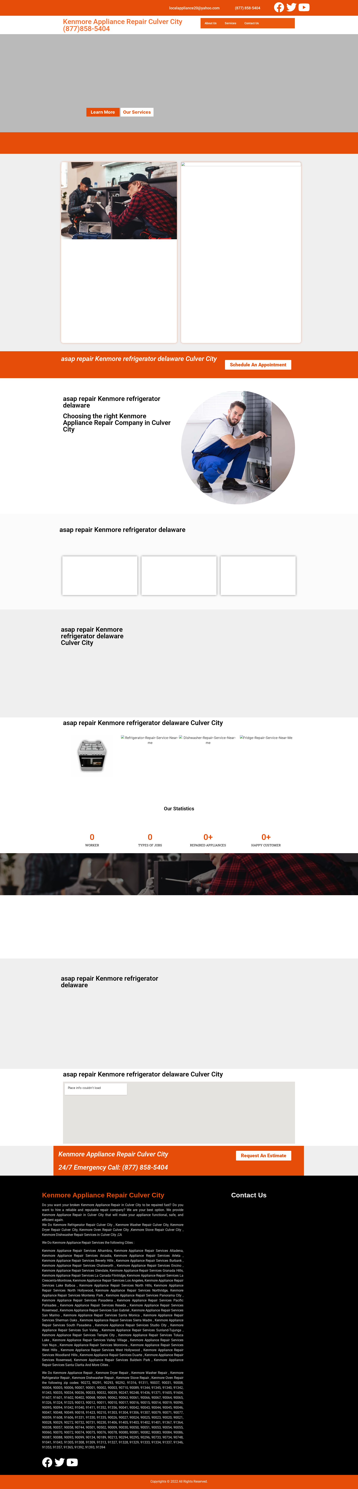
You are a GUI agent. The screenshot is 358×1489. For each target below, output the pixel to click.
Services (230, 23)
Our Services (137, 112)
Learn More (103, 112)
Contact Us (251, 23)
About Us (210, 23)
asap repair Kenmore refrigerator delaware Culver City (139, 359)
